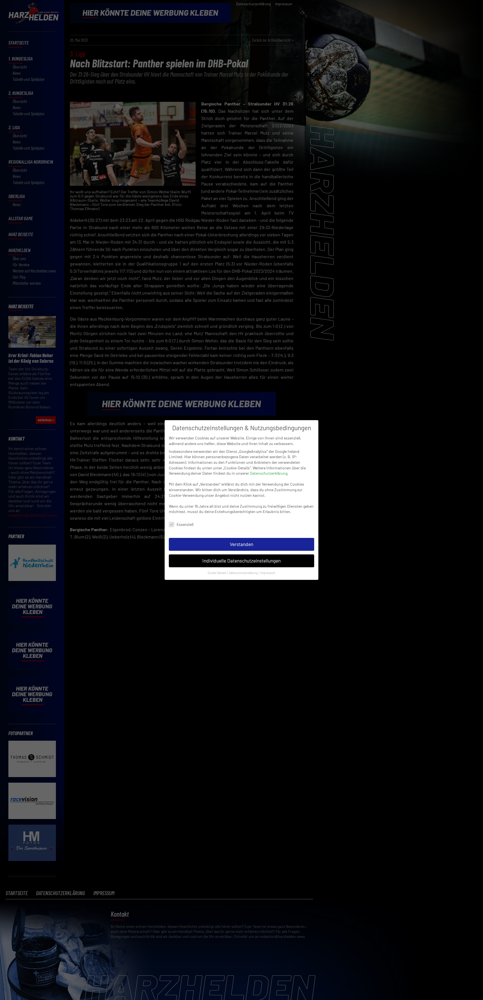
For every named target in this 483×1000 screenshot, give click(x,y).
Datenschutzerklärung (268, 473)
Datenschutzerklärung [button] (243, 573)
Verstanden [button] (241, 544)
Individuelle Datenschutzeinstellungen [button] (241, 560)
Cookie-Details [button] (217, 573)
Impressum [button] (268, 573)
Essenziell (185, 524)
